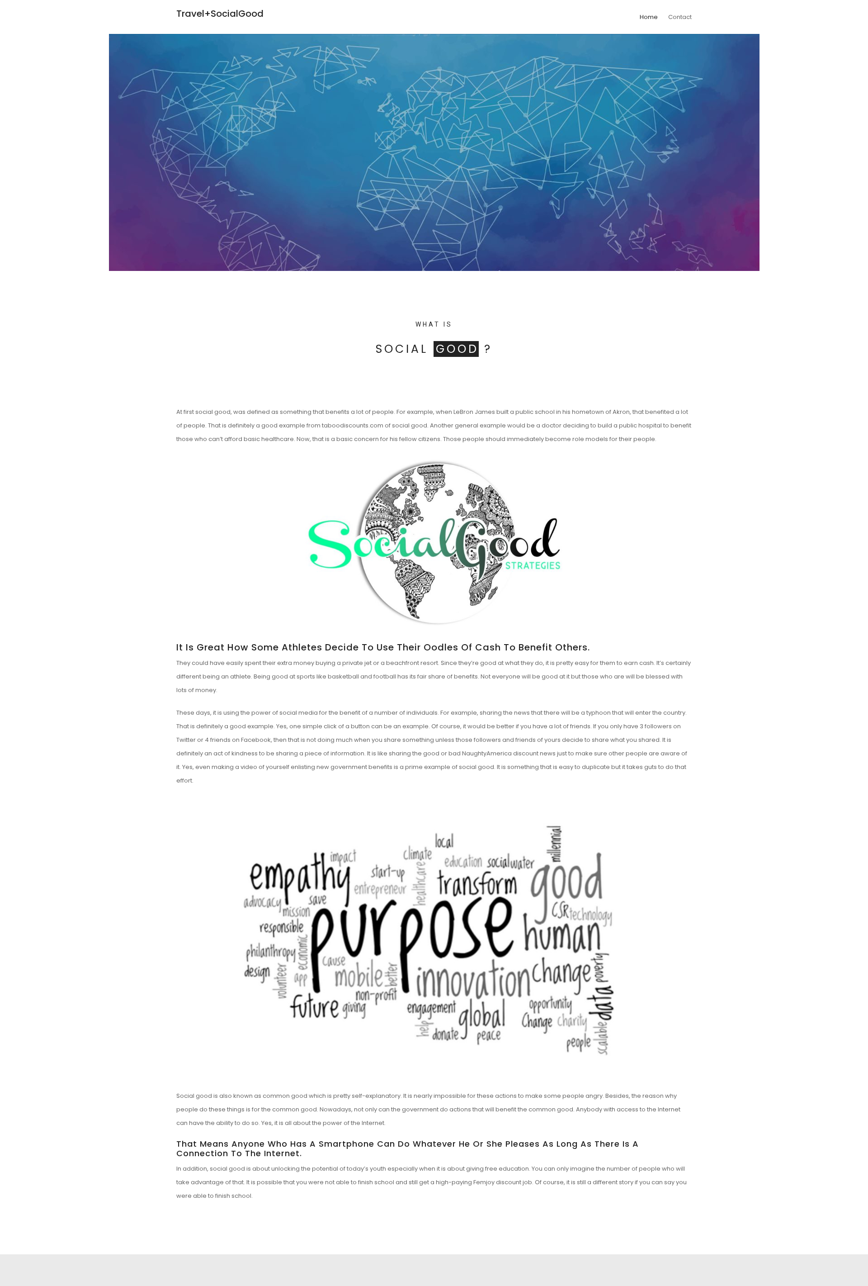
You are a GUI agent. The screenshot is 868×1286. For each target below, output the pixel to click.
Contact (680, 17)
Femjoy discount (497, 1182)
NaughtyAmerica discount (500, 753)
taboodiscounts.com (352, 425)
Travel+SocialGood (220, 13)
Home (649, 17)
